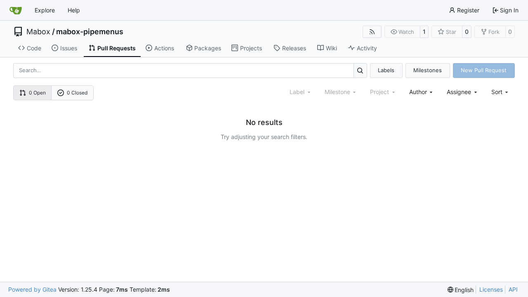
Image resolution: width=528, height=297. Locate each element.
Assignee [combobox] (459, 91)
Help (74, 10)
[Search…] (360, 70)
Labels (386, 70)
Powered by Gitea (32, 289)
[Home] (15, 10)
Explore (45, 10)
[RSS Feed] (372, 32)
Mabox (38, 32)
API (513, 289)
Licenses (491, 289)
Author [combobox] (418, 91)
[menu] (500, 92)
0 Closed (77, 93)
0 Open (37, 93)
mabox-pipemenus (89, 32)
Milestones (427, 70)
